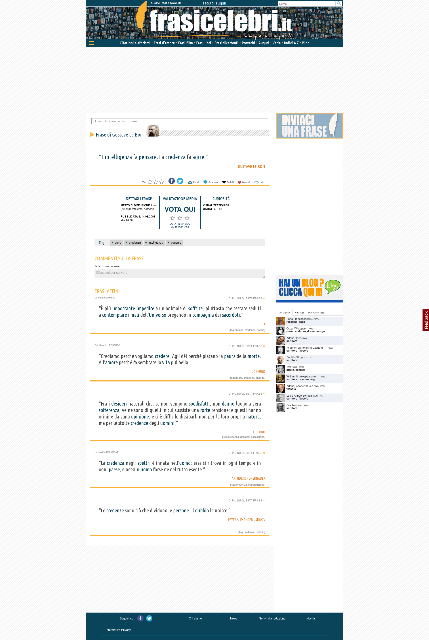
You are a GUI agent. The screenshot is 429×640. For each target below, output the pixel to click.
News (233, 618)
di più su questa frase (247, 298)
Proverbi (248, 42)
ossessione (257, 437)
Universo (157, 315)
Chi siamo (195, 618)
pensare (148, 156)
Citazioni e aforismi (135, 42)
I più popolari (284, 312)
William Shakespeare (299, 376)
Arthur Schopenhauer (248, 478)
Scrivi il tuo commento (108, 266)
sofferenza (109, 410)
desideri (119, 404)
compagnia (203, 315)
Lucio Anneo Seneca (299, 395)
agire (198, 156)
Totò (289, 367)
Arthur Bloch (293, 338)
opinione (140, 417)
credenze (139, 423)
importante (123, 308)
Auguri (264, 42)
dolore (260, 330)
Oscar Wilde (293, 328)
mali (134, 315)
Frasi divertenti (226, 42)
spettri (144, 463)
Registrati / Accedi (165, 3)
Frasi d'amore (164, 42)
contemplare (114, 315)
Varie (277, 42)
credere (162, 356)
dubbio (202, 510)
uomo (185, 463)
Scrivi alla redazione (272, 618)
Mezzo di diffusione (135, 205)
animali (239, 330)
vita (166, 362)
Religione (112, 452)
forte (205, 410)
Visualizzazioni (214, 205)
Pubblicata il (131, 216)
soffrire (195, 308)
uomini (167, 423)
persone (181, 510)
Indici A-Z (291, 42)
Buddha (259, 324)
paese (114, 469)
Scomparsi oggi (316, 312)
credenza (175, 156)
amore (111, 362)
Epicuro (259, 432)
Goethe (290, 405)
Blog (305, 42)
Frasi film (185, 42)
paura (230, 356)
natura (253, 417)
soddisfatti (199, 404)
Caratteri (210, 209)
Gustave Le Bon (251, 166)
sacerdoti (231, 315)
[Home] (214, 20)
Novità (311, 618)
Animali (110, 297)
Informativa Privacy (118, 630)
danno (228, 404)
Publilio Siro (293, 357)
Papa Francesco (296, 319)
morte (254, 356)
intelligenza (118, 156)
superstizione (256, 484)
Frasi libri (203, 42)
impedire (145, 308)
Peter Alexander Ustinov (246, 520)
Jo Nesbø (258, 371)
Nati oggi (299, 312)
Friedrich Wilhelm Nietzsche (303, 347)
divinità (260, 377)
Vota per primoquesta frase (180, 225)
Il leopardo (112, 345)
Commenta (213, 182)
